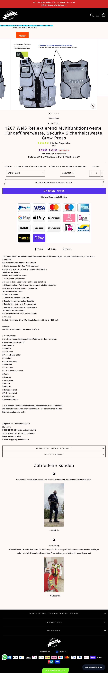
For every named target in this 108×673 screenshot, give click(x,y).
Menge (96, 167)
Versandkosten (60, 153)
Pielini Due (54, 123)
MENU (22, 36)
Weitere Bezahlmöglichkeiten (54, 197)
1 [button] (49, 113)
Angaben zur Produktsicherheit (54, 448)
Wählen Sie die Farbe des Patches (68, 167)
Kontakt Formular (54, 454)
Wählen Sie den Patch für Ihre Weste (25, 167)
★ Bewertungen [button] (55, 670)
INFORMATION (54, 630)
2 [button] (52, 113)
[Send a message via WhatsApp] (4, 657)
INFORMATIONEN (54, 622)
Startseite (53, 118)
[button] (43, 143)
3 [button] (54, 113)
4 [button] (56, 113)
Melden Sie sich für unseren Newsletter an (54, 613)
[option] (54, 4)
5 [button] (59, 113)
